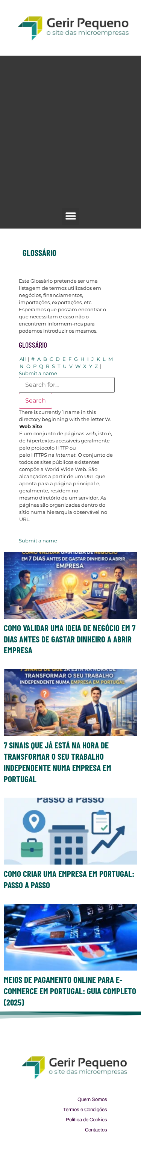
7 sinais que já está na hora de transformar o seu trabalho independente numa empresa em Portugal (57, 762)
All (23, 359)
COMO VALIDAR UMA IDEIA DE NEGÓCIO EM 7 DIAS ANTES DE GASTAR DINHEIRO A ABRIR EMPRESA (69, 639)
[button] (70, 216)
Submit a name (38, 373)
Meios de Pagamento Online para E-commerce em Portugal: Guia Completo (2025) (70, 990)
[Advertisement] (70, 133)
